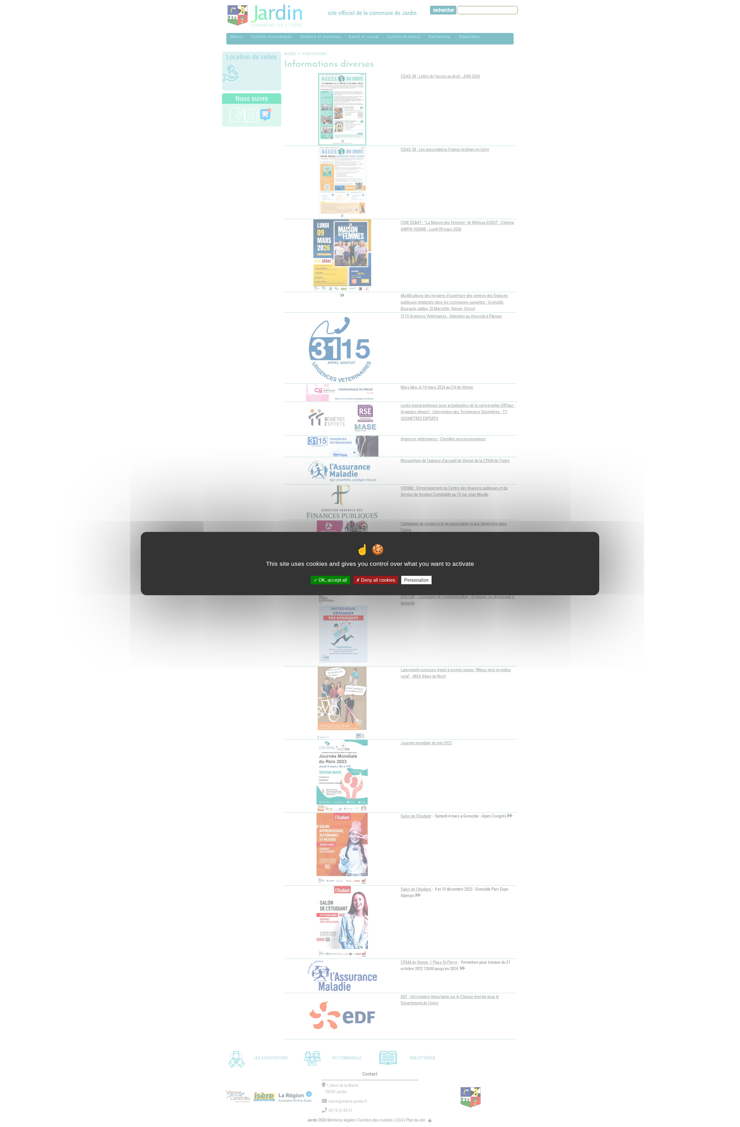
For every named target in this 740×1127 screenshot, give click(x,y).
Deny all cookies (377, 579)
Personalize (416, 579)
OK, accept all (332, 579)
